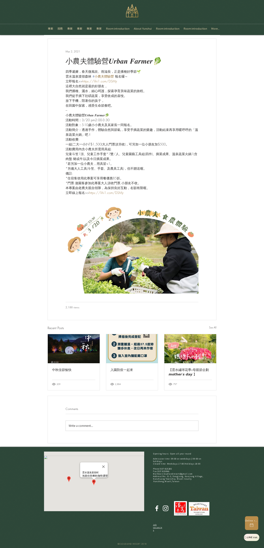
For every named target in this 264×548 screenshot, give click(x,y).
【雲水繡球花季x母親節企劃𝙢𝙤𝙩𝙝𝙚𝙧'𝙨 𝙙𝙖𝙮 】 (189, 372)
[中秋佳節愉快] (74, 348)
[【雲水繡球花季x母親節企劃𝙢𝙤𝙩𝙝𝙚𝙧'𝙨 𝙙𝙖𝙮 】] (190, 348)
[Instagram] (165, 508)
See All (212, 327)
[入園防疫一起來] (132, 348)
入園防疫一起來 (121, 370)
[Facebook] (157, 508)
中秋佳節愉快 (61, 370)
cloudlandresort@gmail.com (178, 474)
